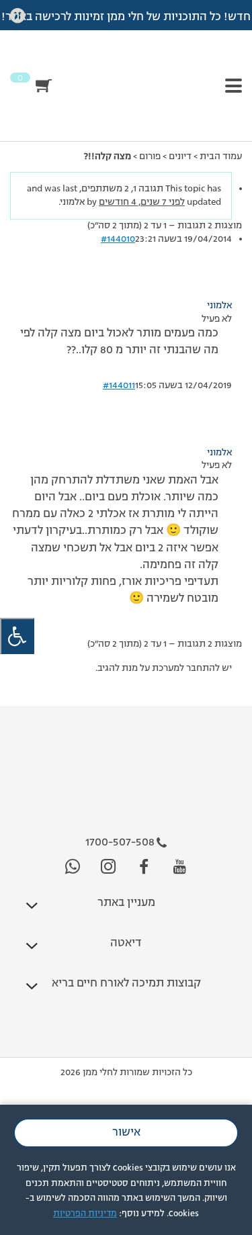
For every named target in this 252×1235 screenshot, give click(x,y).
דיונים (180, 156)
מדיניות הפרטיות (85, 1214)
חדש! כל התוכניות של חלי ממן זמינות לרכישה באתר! (126, 17)
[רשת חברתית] (179, 867)
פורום (150, 156)
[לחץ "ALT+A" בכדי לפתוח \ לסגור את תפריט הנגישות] (17, 636)
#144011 (119, 385)
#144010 (118, 239)
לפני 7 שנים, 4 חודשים (142, 202)
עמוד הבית (221, 156)
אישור (126, 1133)
